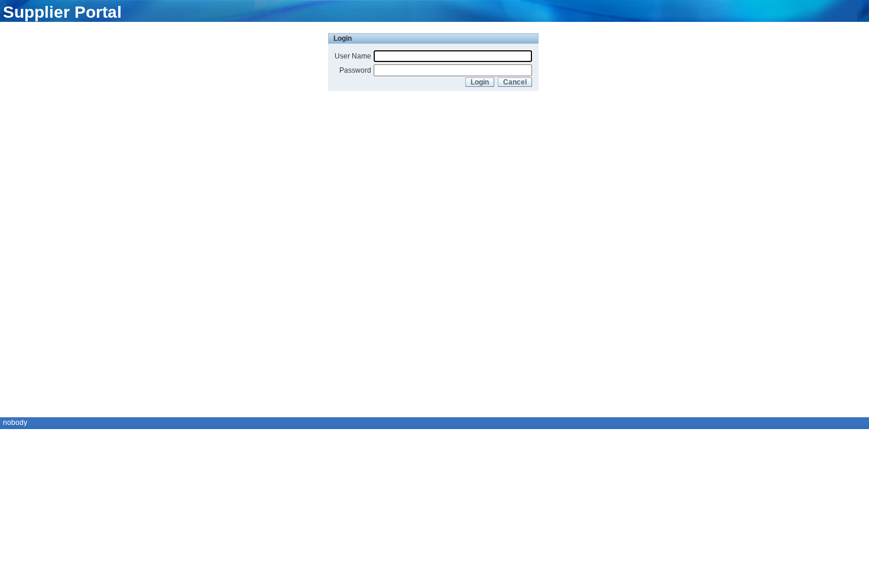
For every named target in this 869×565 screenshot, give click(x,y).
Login (480, 82)
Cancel (515, 82)
